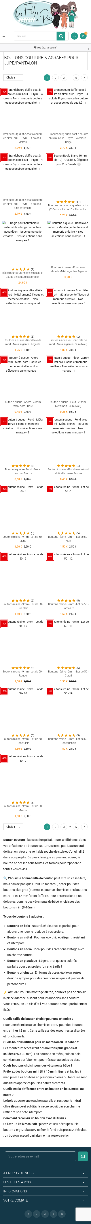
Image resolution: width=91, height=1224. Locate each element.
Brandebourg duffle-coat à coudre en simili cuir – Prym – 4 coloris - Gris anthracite (22, 203)
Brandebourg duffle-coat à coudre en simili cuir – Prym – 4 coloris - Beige (68, 138)
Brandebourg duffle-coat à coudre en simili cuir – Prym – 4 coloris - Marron (22, 138)
